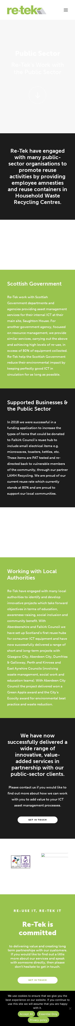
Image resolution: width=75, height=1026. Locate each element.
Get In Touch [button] (37, 820)
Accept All (26, 1014)
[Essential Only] (70, 1008)
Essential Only (48, 1014)
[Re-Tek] (26, 9)
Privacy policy (38, 1020)
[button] (66, 10)
